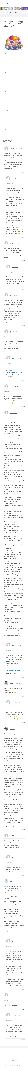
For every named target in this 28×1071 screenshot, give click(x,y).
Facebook (17, 1054)
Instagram (8, 1054)
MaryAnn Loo (5, 3)
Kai (11, 881)
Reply (23, 172)
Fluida (13, 1065)
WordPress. (20, 1065)
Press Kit (14, 1056)
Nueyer (12, 243)
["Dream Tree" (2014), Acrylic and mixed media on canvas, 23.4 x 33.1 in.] (14, 119)
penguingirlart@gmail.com (14, 372)
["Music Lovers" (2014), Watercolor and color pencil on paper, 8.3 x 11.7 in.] (14, 100)
